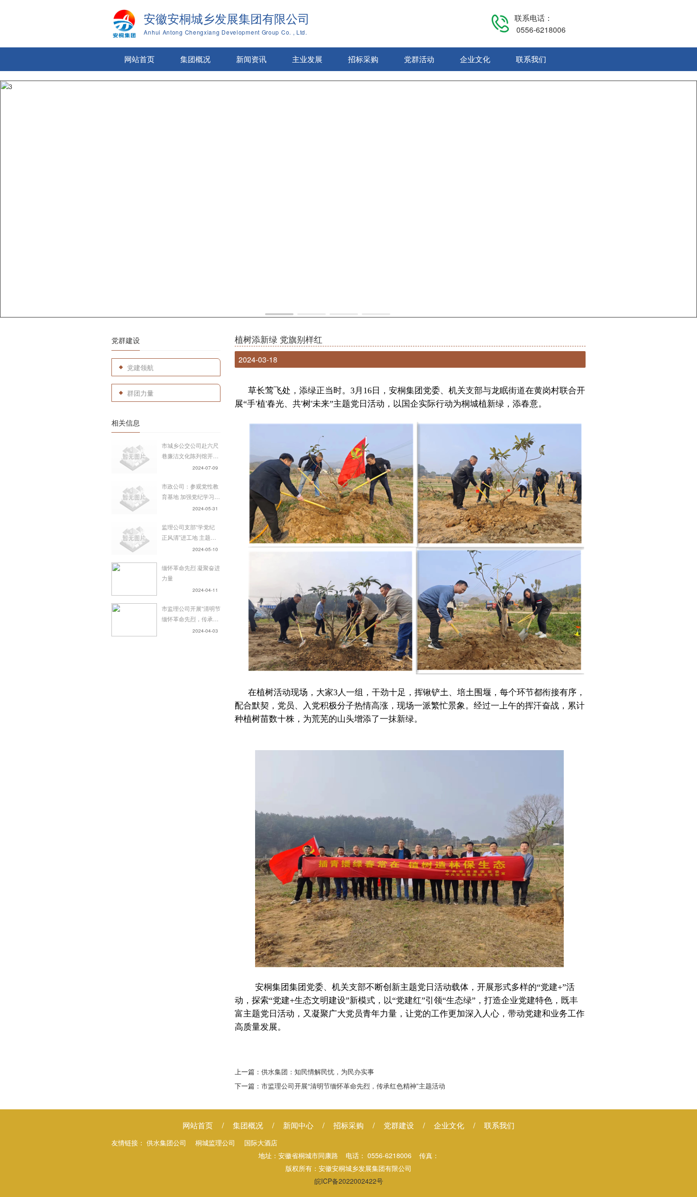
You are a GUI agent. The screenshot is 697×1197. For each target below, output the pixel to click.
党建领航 (140, 367)
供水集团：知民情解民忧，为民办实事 (317, 1071)
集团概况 (195, 59)
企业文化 (475, 59)
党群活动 (419, 59)
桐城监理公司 (215, 1142)
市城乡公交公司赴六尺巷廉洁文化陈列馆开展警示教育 (190, 451)
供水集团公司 (166, 1142)
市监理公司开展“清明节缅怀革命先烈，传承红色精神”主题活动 (191, 614)
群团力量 (140, 393)
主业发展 (307, 59)
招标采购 (363, 59)
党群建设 (399, 1125)
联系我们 (531, 59)
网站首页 (139, 59)
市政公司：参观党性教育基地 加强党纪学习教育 (191, 492)
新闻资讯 (251, 59)
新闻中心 (298, 1125)
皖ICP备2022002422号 (348, 1181)
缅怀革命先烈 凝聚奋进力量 (191, 572)
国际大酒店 (260, 1142)
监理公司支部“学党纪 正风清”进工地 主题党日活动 (189, 533)
